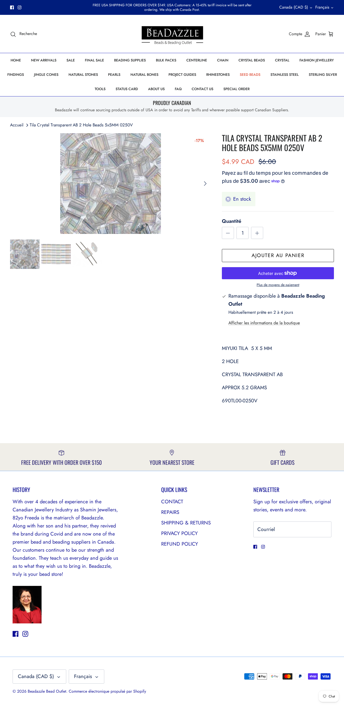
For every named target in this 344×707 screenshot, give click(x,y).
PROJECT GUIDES (182, 74)
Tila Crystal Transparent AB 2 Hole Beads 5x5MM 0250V (81, 125)
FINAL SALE (94, 60)
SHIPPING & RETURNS (186, 522)
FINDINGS (15, 74)
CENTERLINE (196, 60)
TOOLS (100, 88)
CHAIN (222, 60)
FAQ (178, 88)
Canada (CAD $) (293, 7)
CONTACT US (202, 88)
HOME (16, 60)
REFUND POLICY (179, 544)
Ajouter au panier (278, 255)
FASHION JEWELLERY (316, 60)
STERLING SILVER (323, 74)
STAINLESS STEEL (284, 74)
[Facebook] (12, 7)
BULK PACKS (166, 60)
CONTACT (172, 501)
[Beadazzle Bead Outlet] (172, 34)
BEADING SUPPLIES (130, 60)
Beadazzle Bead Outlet (47, 691)
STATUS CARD (127, 88)
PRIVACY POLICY (179, 533)
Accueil (16, 125)
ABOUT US (156, 88)
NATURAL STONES (83, 74)
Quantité (231, 221)
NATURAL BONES (144, 74)
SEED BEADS (250, 74)
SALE (70, 60)
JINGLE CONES (46, 74)
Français (322, 7)
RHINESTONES (218, 74)
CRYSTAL (282, 60)
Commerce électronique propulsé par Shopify (107, 691)
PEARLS (114, 74)
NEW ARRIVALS (43, 60)
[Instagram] (19, 7)
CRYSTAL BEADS (251, 60)
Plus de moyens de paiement (278, 285)
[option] (110, 183)
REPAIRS (170, 512)
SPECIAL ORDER (236, 88)
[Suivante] (205, 183)
